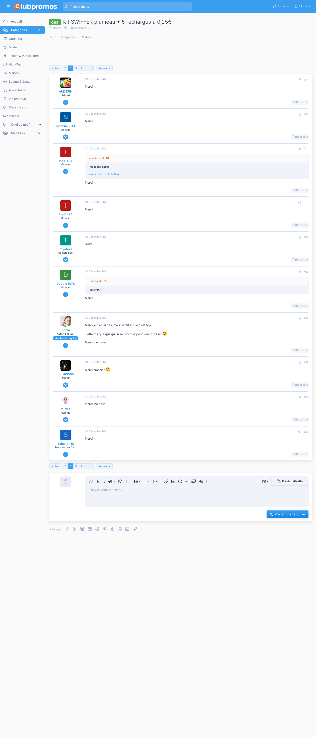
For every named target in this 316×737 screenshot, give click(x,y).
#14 (306, 202)
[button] (8, 6)
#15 (306, 237)
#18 (306, 362)
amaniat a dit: (97, 158)
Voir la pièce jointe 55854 (104, 174)
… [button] (87, 68)
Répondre (302, 102)
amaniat (57, 27)
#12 (306, 114)
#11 (306, 79)
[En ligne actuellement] (65, 326)
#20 (306, 431)
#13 (306, 149)
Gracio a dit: (96, 281)
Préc (57, 68)
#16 (306, 271)
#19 (306, 397)
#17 (306, 318)
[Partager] (300, 80)
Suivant (103, 68)
